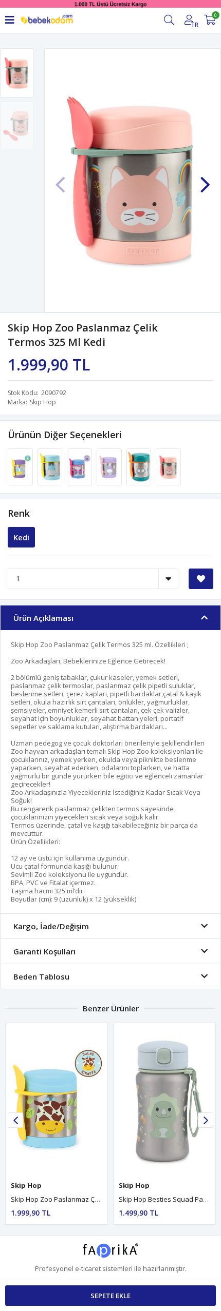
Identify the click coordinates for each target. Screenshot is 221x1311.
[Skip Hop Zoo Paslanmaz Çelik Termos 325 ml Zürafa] (56, 1099)
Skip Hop (43, 402)
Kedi (21, 537)
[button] (205, 179)
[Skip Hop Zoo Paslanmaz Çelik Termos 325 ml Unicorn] (21, 466)
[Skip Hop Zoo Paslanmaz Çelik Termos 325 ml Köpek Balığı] (51, 466)
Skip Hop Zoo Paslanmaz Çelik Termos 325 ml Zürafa (93, 1199)
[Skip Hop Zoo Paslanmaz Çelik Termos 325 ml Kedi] (168, 466)
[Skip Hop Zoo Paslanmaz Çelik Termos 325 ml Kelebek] (80, 466)
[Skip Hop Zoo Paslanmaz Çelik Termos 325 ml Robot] (140, 466)
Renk (19, 513)
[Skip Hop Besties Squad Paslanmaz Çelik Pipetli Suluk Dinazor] (164, 1099)
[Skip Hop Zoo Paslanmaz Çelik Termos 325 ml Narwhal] (110, 466)
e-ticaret (88, 1268)
